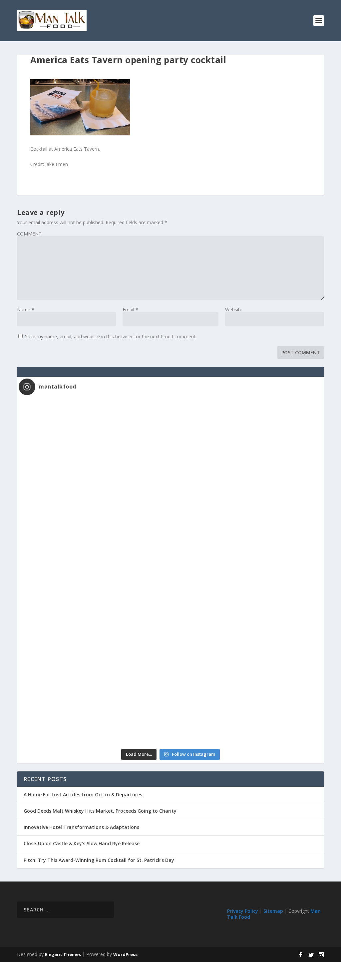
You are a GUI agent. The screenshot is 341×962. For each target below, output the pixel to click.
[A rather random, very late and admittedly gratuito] (246, 702)
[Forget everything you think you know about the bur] (246, 529)
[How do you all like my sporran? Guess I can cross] (246, 443)
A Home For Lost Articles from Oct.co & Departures (83, 794)
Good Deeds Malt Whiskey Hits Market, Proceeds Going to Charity (100, 811)
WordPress (125, 954)
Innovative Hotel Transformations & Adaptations (81, 827)
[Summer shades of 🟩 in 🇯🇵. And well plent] (246, 616)
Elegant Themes (63, 954)
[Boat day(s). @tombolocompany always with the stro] (94, 616)
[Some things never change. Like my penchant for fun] (94, 443)
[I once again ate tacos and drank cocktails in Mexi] (94, 529)
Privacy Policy (242, 911)
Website (233, 309)
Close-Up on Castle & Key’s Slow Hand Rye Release (82, 843)
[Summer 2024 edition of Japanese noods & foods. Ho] (94, 702)
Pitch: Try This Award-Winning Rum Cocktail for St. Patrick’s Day (99, 860)
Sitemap (273, 911)
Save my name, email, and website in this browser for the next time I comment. (110, 336)
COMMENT (29, 234)
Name (25, 309)
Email (130, 309)
